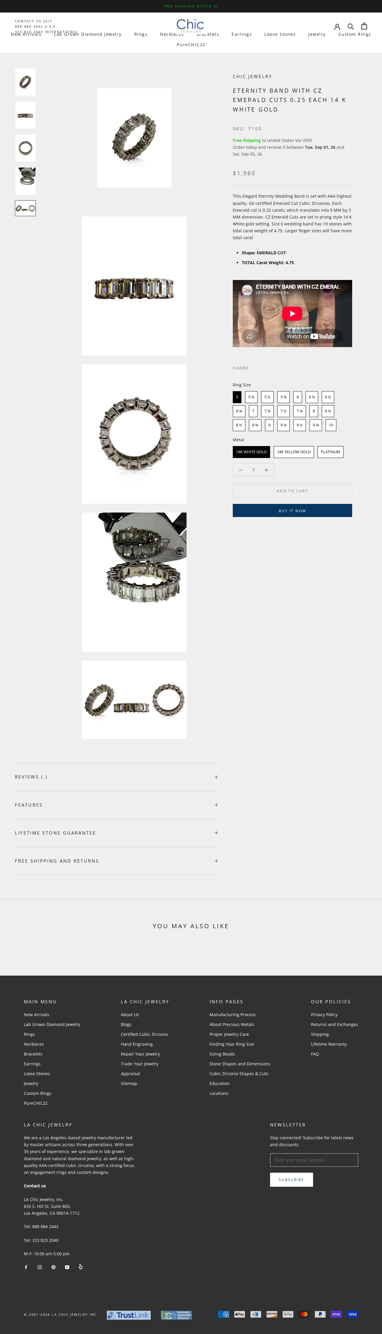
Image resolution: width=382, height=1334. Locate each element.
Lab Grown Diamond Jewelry (88, 34)
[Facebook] (254, 366)
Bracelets (208, 34)
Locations (219, 1093)
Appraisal (130, 1073)
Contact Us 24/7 (33, 21)
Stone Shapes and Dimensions (240, 1064)
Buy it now (292, 510)
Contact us (35, 1185)
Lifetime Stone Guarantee (55, 833)
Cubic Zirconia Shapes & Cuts (239, 1073)
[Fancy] (81, 1266)
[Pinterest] (270, 366)
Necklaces (172, 34)
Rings (141, 34)
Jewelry (317, 34)
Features (29, 805)
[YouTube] (67, 1266)
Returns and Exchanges (334, 1024)
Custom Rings (354, 34)
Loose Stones (280, 34)
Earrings (242, 34)
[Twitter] (262, 366)
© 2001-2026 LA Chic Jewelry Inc (60, 1314)
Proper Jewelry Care (229, 1034)
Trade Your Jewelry (139, 1064)
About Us (130, 1014)
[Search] (351, 26)
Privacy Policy (324, 1014)
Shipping (320, 1034)
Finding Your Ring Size (232, 1044)
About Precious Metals (232, 1024)
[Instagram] (40, 1266)
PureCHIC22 (191, 44)
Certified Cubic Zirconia (144, 1034)
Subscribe (291, 1179)
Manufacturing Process (233, 1014)
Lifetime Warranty (329, 1044)
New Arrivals (26, 34)
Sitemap (129, 1083)
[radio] (237, 397)
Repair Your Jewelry (140, 1054)
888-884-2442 (29, 26)
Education (219, 1083)
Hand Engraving (137, 1044)
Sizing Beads (222, 1054)
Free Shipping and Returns (57, 861)
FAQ (315, 1054)
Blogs (126, 1024)
